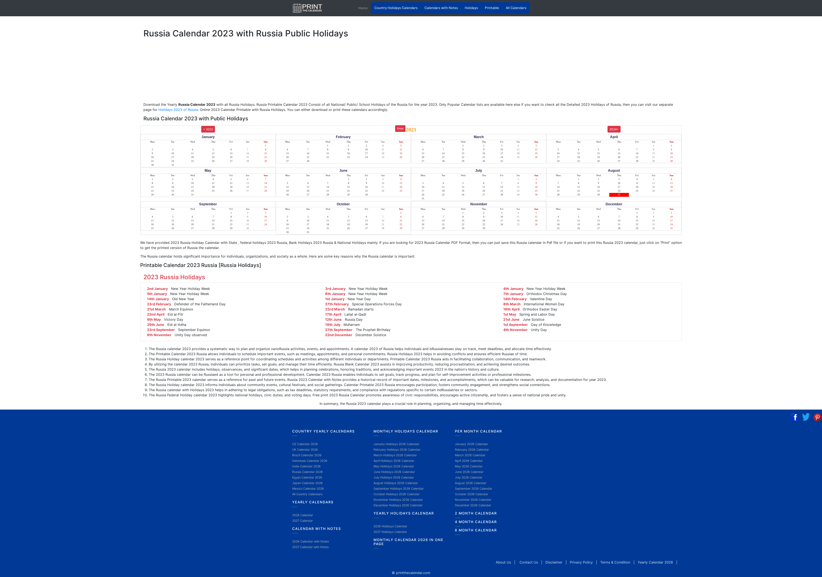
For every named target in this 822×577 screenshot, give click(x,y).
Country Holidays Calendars (396, 8)
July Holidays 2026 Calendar (394, 477)
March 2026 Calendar (470, 455)
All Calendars (516, 8)
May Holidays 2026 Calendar (394, 466)
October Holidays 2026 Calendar (397, 494)
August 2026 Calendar (470, 483)
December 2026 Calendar (473, 505)
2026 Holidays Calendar (390, 526)
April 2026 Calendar (469, 460)
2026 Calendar (302, 515)
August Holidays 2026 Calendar (396, 483)
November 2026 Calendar (473, 499)
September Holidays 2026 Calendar (399, 488)
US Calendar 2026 (305, 444)
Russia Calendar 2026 (307, 472)
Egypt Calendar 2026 (307, 477)
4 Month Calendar (476, 522)
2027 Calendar (302, 520)
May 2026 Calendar (468, 466)
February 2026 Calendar (472, 449)
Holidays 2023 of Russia (178, 109)
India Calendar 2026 (306, 466)
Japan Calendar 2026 (307, 483)
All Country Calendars (307, 494)
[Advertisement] (24, 133)
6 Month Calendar (476, 530)
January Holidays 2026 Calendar (396, 444)
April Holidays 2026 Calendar (394, 460)
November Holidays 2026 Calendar (398, 499)
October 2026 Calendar (471, 494)
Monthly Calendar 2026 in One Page (409, 542)
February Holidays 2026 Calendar (397, 449)
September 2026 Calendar (473, 488)
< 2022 (208, 129)
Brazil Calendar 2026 (307, 455)
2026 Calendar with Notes (310, 541)
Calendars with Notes (441, 8)
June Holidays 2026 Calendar (394, 472)
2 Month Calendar (476, 513)
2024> (614, 129)
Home (364, 8)
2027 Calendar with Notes (310, 547)
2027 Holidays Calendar (390, 532)
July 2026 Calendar (468, 477)
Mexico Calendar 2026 (308, 488)
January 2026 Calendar (471, 444)
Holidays (471, 8)
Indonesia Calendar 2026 (309, 460)
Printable (492, 8)
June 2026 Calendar (469, 472)
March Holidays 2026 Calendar (395, 455)
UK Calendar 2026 (305, 449)
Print (400, 128)
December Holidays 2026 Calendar (398, 505)
